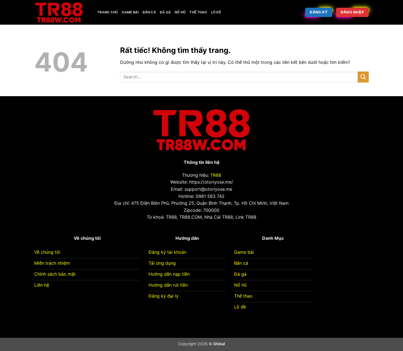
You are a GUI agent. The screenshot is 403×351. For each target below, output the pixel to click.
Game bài (130, 12)
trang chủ (107, 12)
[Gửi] (363, 77)
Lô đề (216, 12)
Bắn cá (149, 12)
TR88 (215, 175)
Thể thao (198, 12)
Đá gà (165, 12)
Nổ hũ (180, 12)
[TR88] (61, 12)
